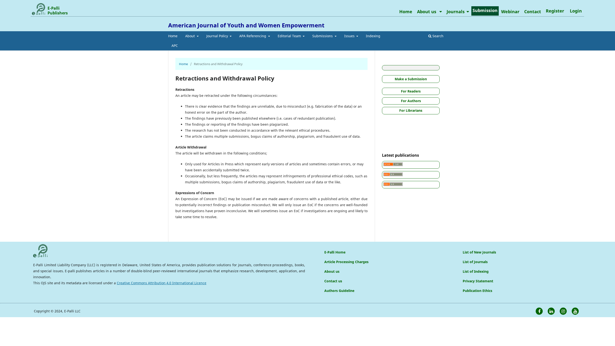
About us (427, 11)
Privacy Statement (478, 281)
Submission (485, 10)
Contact (532, 11)
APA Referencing (253, 36)
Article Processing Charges (346, 262)
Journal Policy (217, 36)
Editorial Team (290, 36)
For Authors (411, 101)
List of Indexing (476, 271)
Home (173, 36)
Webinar (510, 11)
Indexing (373, 36)
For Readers (411, 91)
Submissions (323, 36)
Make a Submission (411, 79)
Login (576, 11)
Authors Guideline (339, 290)
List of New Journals (479, 252)
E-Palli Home (334, 252)
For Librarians (410, 110)
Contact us (333, 281)
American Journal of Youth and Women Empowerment (246, 25)
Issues (350, 36)
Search (437, 36)
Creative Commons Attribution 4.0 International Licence (161, 283)
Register (555, 11)
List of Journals (475, 262)
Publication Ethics (477, 290)
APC (175, 45)
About (190, 36)
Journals (456, 11)
